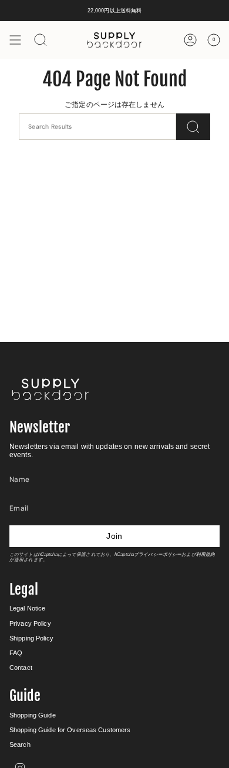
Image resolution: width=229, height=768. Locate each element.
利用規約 (205, 554)
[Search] (193, 126)
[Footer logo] (50, 389)
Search (20, 744)
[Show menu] (15, 39)
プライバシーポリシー (157, 554)
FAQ (15, 652)
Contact (20, 667)
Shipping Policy (31, 638)
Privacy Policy (30, 623)
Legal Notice (27, 608)
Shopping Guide (32, 715)
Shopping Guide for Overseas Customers (69, 729)
